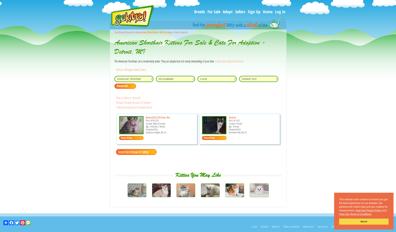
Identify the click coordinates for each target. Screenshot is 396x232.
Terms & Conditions (291, 226)
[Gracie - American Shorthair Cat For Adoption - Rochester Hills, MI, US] (214, 133)
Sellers (240, 11)
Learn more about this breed (229, 61)
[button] (372, 214)
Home (268, 11)
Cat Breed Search (123, 32)
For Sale (213, 11)
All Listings (166, 32)
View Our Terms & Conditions (355, 214)
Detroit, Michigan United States (131, 70)
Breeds (199, 11)
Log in (280, 11)
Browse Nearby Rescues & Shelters (133, 103)
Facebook (264, 226)
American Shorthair (146, 32)
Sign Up (254, 11)
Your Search (181, 32)
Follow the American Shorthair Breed (134, 107)
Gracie (232, 117)
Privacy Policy (308, 226)
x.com (254, 226)
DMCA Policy (323, 226)
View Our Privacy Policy (368, 210)
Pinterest (276, 226)
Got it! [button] (364, 221)
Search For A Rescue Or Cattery (133, 152)
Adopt (228, 11)
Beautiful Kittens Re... (159, 117)
